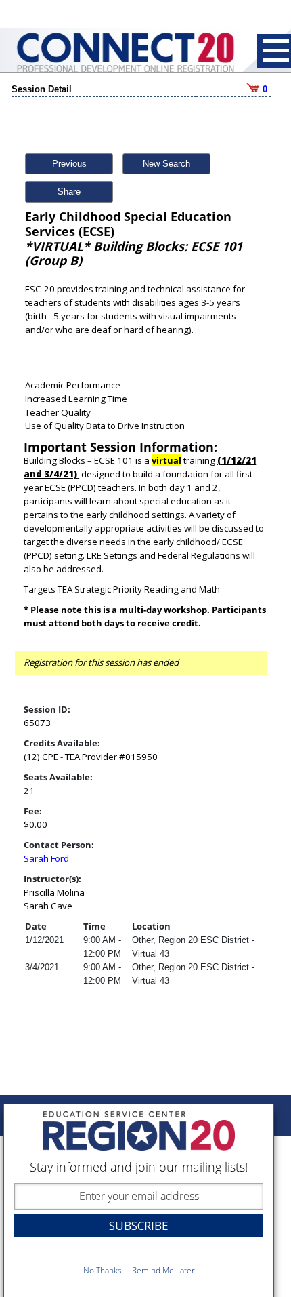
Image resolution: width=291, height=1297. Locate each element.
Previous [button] (69, 164)
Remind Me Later (163, 1270)
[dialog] (138, 1200)
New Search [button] (166, 164)
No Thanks (102, 1270)
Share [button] (69, 191)
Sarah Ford (46, 858)
